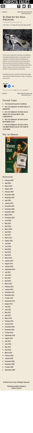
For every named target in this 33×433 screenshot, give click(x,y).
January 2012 (9, 289)
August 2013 (9, 263)
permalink (25, 90)
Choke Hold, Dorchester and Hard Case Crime (24, 12)
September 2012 (10, 269)
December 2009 (9, 361)
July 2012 (8, 272)
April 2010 (8, 350)
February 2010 (9, 355)
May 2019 (8, 223)
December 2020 (9, 209)
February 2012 (9, 286)
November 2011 (9, 295)
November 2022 (9, 197)
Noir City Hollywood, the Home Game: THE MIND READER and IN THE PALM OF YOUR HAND (16, 126)
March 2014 (8, 258)
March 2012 (8, 283)
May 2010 (8, 347)
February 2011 (9, 321)
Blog (15, 90)
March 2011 (8, 318)
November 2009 (9, 364)
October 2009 (9, 367)
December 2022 (9, 195)
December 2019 (9, 217)
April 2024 (8, 183)
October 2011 (9, 298)
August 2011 (9, 304)
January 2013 (9, 266)
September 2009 (10, 370)
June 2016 (8, 246)
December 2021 (9, 206)
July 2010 (8, 341)
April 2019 (8, 226)
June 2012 (8, 275)
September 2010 (10, 335)
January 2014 (9, 261)
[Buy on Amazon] (17, 155)
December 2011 (9, 292)
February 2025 (9, 180)
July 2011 (7, 307)
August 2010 (9, 338)
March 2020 (8, 215)
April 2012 (8, 281)
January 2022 (9, 203)
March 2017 (8, 238)
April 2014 (8, 255)
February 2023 (9, 192)
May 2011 (8, 312)
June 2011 (8, 309)
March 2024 (8, 186)
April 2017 (8, 235)
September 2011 (10, 301)
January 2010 (9, 358)
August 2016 (9, 240)
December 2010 (9, 327)
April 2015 (8, 252)
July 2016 (8, 243)
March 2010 (8, 352)
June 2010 (8, 344)
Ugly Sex (4, 12)
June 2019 (8, 220)
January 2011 (9, 324)
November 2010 (9, 329)
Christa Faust (19, 22)
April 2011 (8, 315)
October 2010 (9, 332)
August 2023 (9, 189)
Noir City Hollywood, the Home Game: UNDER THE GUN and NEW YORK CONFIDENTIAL (15, 114)
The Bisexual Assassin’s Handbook (15, 104)
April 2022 (8, 200)
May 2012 (8, 278)
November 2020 (9, 212)
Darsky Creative (16, 388)
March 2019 (8, 229)
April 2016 (8, 249)
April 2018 (8, 232)
